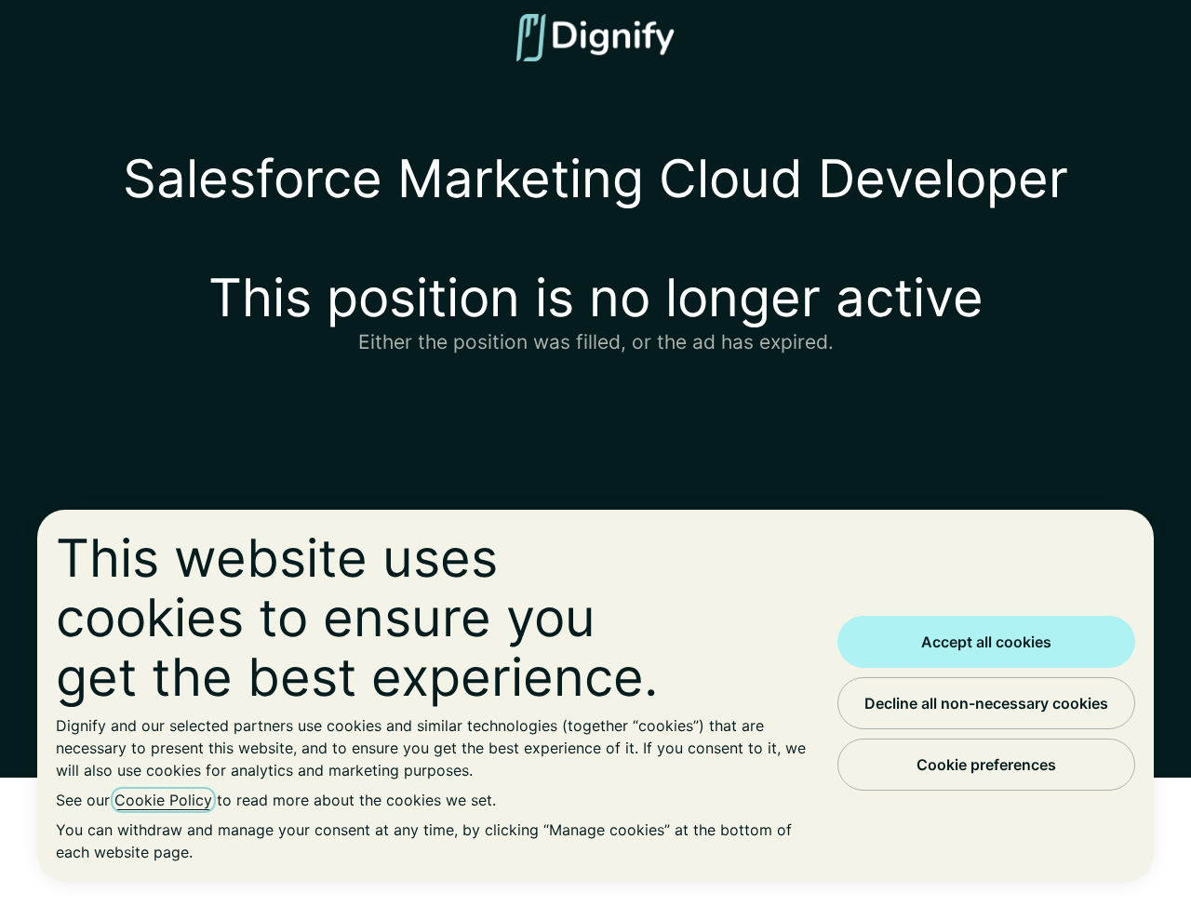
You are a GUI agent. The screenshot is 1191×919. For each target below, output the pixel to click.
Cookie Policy (163, 800)
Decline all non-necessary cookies (986, 703)
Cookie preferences (986, 764)
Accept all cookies (986, 642)
